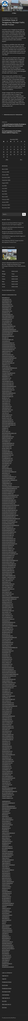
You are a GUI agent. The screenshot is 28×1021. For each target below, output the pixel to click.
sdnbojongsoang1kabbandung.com (10, 597)
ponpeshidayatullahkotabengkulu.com (11, 518)
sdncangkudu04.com (7, 461)
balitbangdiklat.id (6, 874)
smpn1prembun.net (6, 446)
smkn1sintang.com (6, 701)
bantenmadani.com (6, 434)
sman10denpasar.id (6, 925)
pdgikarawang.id (6, 885)
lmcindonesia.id (5, 834)
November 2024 (6, 207)
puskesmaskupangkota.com (8, 542)
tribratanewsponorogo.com (8, 344)
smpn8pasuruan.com (7, 719)
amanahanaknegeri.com (7, 339)
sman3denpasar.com (7, 712)
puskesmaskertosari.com (8, 383)
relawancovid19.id (6, 908)
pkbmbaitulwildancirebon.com (9, 433)
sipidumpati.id (5, 816)
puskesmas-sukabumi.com (8, 548)
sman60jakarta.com (6, 766)
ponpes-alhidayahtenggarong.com (10, 515)
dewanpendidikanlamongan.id (9, 808)
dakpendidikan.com (6, 302)
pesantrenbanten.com (7, 779)
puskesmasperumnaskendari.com (10, 553)
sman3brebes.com (6, 714)
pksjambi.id (4, 849)
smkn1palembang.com (7, 776)
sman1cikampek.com (7, 784)
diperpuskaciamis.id (6, 836)
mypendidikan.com (6, 309)
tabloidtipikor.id (5, 918)
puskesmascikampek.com (8, 533)
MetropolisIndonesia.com (8, 336)
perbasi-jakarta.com (6, 416)
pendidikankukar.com (7, 319)
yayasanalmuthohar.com (8, 421)
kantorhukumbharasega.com (9, 424)
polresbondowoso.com (7, 644)
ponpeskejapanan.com (7, 453)
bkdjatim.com (5, 429)
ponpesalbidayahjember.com (9, 516)
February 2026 (5, 172)
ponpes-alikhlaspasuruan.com (9, 506)
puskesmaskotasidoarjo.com (8, 538)
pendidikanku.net (6, 312)
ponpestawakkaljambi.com (8, 530)
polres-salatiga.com (6, 645)
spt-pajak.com (5, 337)
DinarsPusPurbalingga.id (8, 946)
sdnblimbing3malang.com (8, 583)
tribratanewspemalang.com (8, 346)
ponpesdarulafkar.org (7, 451)
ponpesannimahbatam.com (8, 491)
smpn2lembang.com (7, 746)
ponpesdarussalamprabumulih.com (10, 495)
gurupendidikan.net (6, 322)
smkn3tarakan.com (6, 774)
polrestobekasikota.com (7, 642)
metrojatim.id (5, 933)
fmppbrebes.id (5, 829)
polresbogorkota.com (7, 659)
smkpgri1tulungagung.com (8, 696)
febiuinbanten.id (6, 871)
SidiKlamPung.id (6, 940)
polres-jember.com (6, 640)
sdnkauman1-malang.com (8, 578)
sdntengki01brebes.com (7, 607)
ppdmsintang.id (5, 926)
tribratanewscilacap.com (7, 359)
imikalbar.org (5, 428)
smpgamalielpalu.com (7, 681)
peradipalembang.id (6, 856)
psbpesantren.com (6, 481)
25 (10, 154)
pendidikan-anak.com (7, 324)
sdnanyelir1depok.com (7, 587)
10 (7, 149)
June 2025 (4, 188)
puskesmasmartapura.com (8, 555)
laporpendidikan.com (7, 311)
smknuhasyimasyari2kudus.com (9, 706)
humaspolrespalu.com (7, 639)
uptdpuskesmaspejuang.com (9, 393)
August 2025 (5, 183)
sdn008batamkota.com (7, 604)
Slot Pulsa (4, 1007)
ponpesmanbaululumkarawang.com (10, 525)
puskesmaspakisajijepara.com (9, 532)
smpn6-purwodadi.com (7, 759)
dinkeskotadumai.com (7, 751)
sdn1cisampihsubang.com (8, 588)
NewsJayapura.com (6, 439)
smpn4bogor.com (6, 744)
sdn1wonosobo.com (7, 609)
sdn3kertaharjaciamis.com (8, 572)
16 (3, 151)
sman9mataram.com (7, 768)
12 (14, 149)
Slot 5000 (4, 1001)
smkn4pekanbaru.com (7, 773)
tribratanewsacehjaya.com (8, 342)
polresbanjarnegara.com (8, 650)
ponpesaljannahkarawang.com (9, 511)
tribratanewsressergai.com (8, 356)
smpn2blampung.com (7, 762)
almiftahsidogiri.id (6, 900)
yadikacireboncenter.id (7, 824)
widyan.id (4, 906)
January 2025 (5, 202)
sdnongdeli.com (6, 465)
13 (17, 149)
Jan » (21, 159)
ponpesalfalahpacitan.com (8, 498)
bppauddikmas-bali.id (7, 841)
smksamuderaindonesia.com (9, 679)
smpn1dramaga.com (7, 717)
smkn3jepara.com (6, 691)
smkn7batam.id (5, 960)
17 (7, 151)
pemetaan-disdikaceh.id (7, 854)
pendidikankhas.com (7, 301)
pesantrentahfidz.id (6, 920)
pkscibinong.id (5, 951)
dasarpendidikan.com (7, 304)
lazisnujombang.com (7, 468)
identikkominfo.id (6, 888)
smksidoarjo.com (6, 749)
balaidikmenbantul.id (7, 963)
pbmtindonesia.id (6, 876)
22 (24, 151)
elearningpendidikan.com (8, 316)
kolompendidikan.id (6, 891)
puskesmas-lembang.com (8, 545)
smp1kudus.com (6, 729)
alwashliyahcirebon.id (7, 846)
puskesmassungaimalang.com (9, 552)
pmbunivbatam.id (6, 821)
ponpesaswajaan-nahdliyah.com (9, 480)
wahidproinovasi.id (6, 896)
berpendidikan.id (6, 895)
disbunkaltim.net (6, 426)
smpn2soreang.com (6, 724)
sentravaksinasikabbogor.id (8, 802)
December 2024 (6, 205)
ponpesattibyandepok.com (8, 523)
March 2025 (5, 196)
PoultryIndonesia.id (6, 928)
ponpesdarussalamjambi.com (9, 508)
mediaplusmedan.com (7, 374)
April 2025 (4, 194)
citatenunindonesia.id (7, 930)
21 (21, 151)
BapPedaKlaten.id (6, 958)
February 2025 (5, 199)
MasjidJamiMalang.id (7, 943)
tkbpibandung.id (6, 826)
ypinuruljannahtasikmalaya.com (9, 791)
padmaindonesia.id (6, 878)
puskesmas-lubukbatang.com (9, 565)
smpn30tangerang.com (7, 721)
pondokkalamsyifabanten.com (9, 476)
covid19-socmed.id (6, 886)
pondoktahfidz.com (6, 475)
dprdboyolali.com (6, 634)
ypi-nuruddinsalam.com (7, 793)
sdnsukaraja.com (6, 620)
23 (3, 154)
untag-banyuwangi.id (7, 915)
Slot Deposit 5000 (6, 991)
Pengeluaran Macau (6, 982)
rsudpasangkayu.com (7, 483)
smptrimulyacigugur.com (8, 727)
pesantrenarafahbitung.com (8, 778)
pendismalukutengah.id (7, 819)
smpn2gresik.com (6, 742)
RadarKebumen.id (6, 936)
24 (7, 154)
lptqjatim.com (5, 466)
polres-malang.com (6, 662)
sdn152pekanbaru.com (7, 605)
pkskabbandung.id (6, 843)
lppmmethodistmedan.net (8, 362)
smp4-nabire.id (5, 866)
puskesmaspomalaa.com (8, 384)
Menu (14, 13)
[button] (14, 279)
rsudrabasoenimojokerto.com (9, 675)
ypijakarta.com (5, 786)
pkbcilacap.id (5, 814)
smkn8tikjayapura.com (7, 692)
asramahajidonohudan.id (8, 903)
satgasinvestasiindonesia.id (8, 833)
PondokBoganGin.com (7, 458)
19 (14, 151)
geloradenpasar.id (6, 861)
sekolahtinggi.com (6, 677)
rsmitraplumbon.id (6, 955)
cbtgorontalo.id (5, 858)
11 (10, 149)
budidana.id (5, 890)
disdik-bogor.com (6, 781)
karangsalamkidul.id (7, 911)
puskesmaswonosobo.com (8, 389)
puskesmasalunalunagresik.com (9, 543)
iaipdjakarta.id (5, 844)
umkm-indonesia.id (6, 956)
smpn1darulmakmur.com (8, 761)
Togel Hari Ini (5, 975)
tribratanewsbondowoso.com (9, 347)
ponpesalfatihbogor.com (7, 527)
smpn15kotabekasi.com (7, 736)
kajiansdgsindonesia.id (7, 853)
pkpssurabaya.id (6, 838)
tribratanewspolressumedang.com (10, 331)
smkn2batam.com (6, 697)
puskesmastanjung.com (7, 537)
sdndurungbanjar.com (7, 573)
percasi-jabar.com (6, 431)
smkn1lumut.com (6, 401)
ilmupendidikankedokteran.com (9, 368)
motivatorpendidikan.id (7, 905)
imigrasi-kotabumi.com (7, 798)
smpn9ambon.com (6, 756)
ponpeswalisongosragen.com (9, 500)
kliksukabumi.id (5, 297)
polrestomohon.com (7, 660)
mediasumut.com (6, 371)
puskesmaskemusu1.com (8, 388)
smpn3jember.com (6, 783)
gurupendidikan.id (6, 898)
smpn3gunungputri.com (8, 734)
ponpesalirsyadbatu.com (8, 493)
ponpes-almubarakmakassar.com (10, 510)
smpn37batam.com (6, 732)
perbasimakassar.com (7, 414)
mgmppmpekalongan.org (8, 443)
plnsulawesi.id (5, 962)
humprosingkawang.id (7, 883)
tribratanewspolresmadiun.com (9, 637)
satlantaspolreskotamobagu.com (9, 647)
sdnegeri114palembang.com (9, 577)
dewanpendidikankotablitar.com (9, 488)
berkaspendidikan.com (7, 314)
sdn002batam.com (6, 582)
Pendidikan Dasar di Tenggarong (13, 114)
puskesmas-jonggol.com (8, 550)
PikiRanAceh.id (5, 935)
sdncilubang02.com (6, 463)
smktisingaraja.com (6, 694)
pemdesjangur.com (6, 456)
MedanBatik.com (6, 376)
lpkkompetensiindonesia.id (8, 864)
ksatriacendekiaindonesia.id (8, 806)
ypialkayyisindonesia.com (8, 794)
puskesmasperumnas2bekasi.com (10, 560)
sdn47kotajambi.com (7, 752)
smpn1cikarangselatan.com (8, 754)
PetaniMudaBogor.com (7, 361)
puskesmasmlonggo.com (8, 535)
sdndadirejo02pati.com (7, 624)
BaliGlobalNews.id (6, 938)
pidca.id (4, 923)
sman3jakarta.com (6, 764)
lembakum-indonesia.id (7, 851)
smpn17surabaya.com (7, 722)
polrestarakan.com (6, 652)
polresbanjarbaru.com (7, 664)
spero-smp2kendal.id (7, 818)
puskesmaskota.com (7, 391)
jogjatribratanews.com (7, 351)
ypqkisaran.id (5, 804)
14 (21, 149)
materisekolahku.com (7, 369)
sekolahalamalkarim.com (8, 327)
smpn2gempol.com (6, 299)
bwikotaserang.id (6, 873)
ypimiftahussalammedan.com (9, 788)
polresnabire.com (6, 654)
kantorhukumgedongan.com (8, 423)
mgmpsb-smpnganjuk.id (8, 859)
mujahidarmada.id (6, 901)
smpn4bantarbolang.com (8, 445)
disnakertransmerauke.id (8, 966)
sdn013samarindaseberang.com (9, 625)
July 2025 (4, 185)
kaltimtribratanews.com (7, 354)
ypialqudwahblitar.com (7, 789)
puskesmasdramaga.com (8, 568)
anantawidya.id (5, 916)
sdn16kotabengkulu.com (8, 593)
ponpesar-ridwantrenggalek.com (9, 522)
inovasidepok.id (5, 910)
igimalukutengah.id (6, 823)
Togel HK (4, 978)
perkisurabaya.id (6, 950)
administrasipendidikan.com (8, 326)
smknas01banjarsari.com (8, 702)
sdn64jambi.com (6, 590)
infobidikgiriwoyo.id (6, 893)
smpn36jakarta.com (6, 758)
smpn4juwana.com (6, 408)
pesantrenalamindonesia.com (9, 672)
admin (15, 18)
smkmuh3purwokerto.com (8, 684)
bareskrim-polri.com (7, 418)
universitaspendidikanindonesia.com (10, 486)
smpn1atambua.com (7, 406)
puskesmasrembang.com (8, 669)
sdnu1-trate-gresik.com (7, 580)
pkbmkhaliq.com (6, 473)
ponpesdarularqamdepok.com (9, 501)
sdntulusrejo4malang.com (8, 619)
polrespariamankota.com (8, 667)
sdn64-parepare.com (7, 614)
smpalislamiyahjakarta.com (8, 716)
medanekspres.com (6, 378)
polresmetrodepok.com (7, 332)
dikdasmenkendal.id (6, 879)
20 (17, 151)
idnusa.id (4, 921)
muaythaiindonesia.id (7, 931)
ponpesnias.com (6, 450)
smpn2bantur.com (6, 404)
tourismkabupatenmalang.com (9, 685)
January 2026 (5, 174)
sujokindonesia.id (6, 813)
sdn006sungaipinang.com (8, 570)
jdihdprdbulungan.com (7, 460)
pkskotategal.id (5, 953)
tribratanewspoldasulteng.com (9, 358)
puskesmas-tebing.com (7, 547)
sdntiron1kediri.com (7, 595)
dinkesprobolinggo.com (7, 396)
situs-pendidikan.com (7, 321)
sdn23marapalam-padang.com (9, 598)
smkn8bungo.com (6, 399)
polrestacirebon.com (7, 665)
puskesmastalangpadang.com (9, 386)
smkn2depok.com (6, 689)
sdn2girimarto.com (6, 411)
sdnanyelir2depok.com (7, 627)
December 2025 (6, 177)
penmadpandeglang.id (7, 848)
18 (10, 151)
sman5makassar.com (7, 711)
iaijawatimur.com (6, 364)
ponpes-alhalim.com (7, 448)
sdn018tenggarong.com (7, 629)
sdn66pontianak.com (7, 602)
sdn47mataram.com (7, 592)
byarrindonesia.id (6, 809)
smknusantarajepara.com (8, 704)
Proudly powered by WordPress (9, 1017)
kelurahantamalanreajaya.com (9, 471)
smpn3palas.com (6, 403)
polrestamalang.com (7, 657)
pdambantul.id (5, 831)
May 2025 (4, 191)
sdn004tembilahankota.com (8, 622)
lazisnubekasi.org (6, 441)
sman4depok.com (6, 769)
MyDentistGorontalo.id (7, 941)
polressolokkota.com (7, 649)
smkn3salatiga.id (6, 868)
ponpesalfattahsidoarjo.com (8, 490)
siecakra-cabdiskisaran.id (8, 881)
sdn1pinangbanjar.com (7, 617)
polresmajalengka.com (7, 635)
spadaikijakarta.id (6, 801)
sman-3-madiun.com (7, 709)
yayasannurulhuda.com (7, 419)
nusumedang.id (5, 811)
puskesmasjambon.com (7, 558)
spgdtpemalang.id (6, 839)
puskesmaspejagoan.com (8, 557)
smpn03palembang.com (8, 737)
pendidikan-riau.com (7, 485)
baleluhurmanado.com (7, 438)
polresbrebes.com (6, 655)
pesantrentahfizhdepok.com (8, 478)
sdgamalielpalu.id (6, 863)
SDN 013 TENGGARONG (12, 8)
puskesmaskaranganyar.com (8, 540)
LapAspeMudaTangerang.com (9, 329)
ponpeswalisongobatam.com (9, 520)
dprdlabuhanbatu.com (7, 632)
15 (24, 149)
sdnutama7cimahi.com (7, 630)
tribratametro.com (6, 352)
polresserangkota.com (7, 334)
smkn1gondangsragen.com (8, 699)
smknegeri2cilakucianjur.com (9, 682)
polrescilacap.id (5, 913)
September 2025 (6, 180)
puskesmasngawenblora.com (9, 670)
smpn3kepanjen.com (7, 747)
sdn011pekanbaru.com (7, 615)
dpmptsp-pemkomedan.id (8, 948)
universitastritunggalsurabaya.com (10, 674)
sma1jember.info (6, 341)
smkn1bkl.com (5, 413)
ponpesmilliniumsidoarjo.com (9, 513)
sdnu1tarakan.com (6, 612)
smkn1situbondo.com (7, 707)
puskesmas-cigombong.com (8, 567)
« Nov (7, 159)
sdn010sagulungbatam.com (8, 575)
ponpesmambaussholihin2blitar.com (10, 505)
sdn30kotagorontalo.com (8, 610)
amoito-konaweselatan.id (8, 869)
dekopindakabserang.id (7, 945)
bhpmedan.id (5, 965)
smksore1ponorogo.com (8, 687)
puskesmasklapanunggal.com (9, 563)
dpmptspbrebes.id (6, 828)
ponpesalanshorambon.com (8, 503)
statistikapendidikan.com (8, 317)
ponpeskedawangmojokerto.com (10, 496)
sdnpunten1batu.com (7, 600)
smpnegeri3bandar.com (7, 739)
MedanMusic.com (6, 379)
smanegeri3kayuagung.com (8, 373)
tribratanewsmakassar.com (8, 349)
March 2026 (5, 169)
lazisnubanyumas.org (7, 470)
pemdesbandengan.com (7, 455)
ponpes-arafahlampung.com (8, 528)
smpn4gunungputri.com (8, 726)
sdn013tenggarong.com (7, 585)
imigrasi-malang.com (7, 796)
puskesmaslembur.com (7, 394)
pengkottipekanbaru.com (8, 436)
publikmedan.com (6, 366)
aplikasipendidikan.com (7, 306)
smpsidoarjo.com (6, 741)
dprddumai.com (6, 398)
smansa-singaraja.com (7, 771)
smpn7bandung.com (7, 731)
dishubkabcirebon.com (7, 409)
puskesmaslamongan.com (8, 562)
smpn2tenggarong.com (7, 381)
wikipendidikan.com (6, 307)
